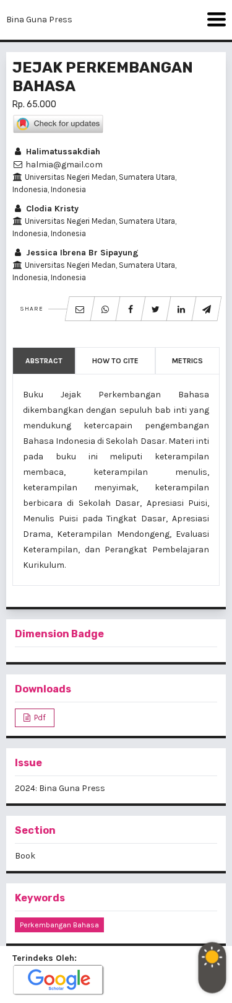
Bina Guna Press (39, 19)
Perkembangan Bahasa (59, 925)
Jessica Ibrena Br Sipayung (81, 252)
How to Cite (115, 360)
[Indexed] (58, 981)
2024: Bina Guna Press (60, 788)
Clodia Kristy (51, 208)
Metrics (187, 360)
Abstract (43, 360)
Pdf (39, 717)
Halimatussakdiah (62, 151)
